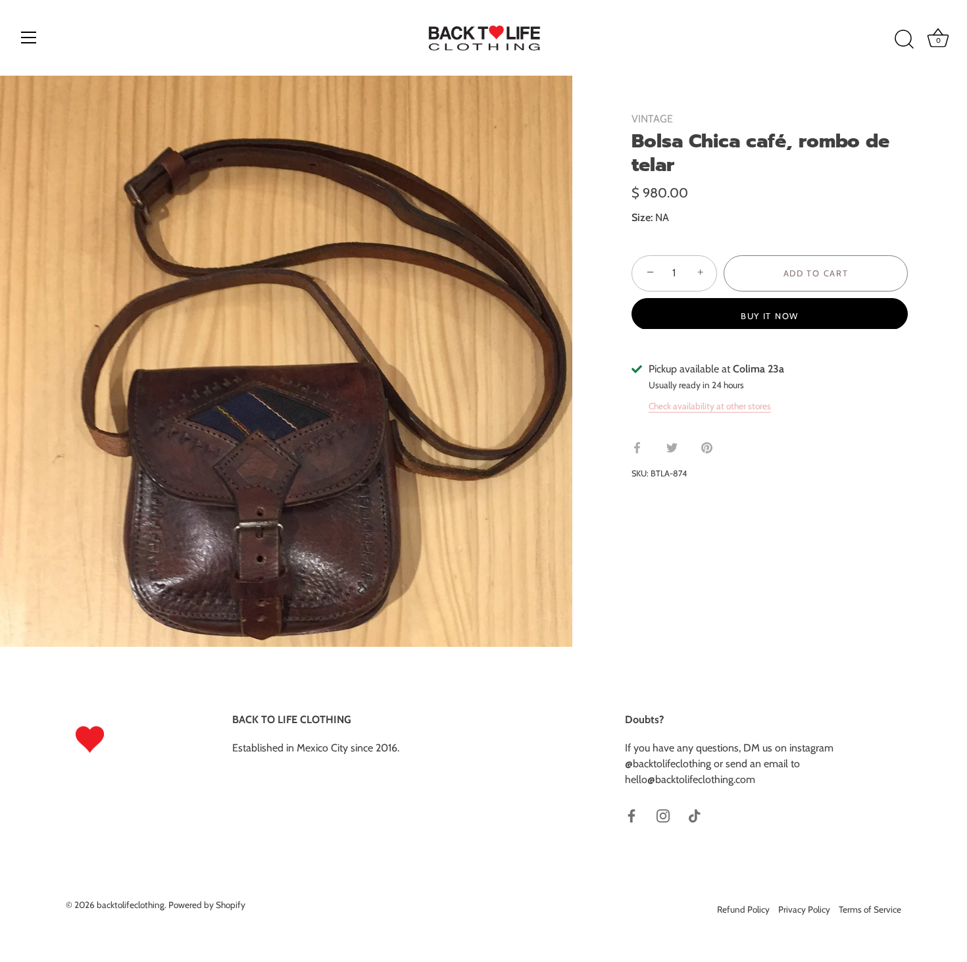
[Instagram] (663, 815)
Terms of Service (870, 909)
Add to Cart (816, 273)
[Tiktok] (694, 815)
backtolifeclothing (130, 904)
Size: (642, 217)
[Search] (903, 39)
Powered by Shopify (206, 904)
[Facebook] (631, 815)
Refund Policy (743, 909)
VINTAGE (652, 119)
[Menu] (28, 37)
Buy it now (770, 315)
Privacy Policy (804, 909)
